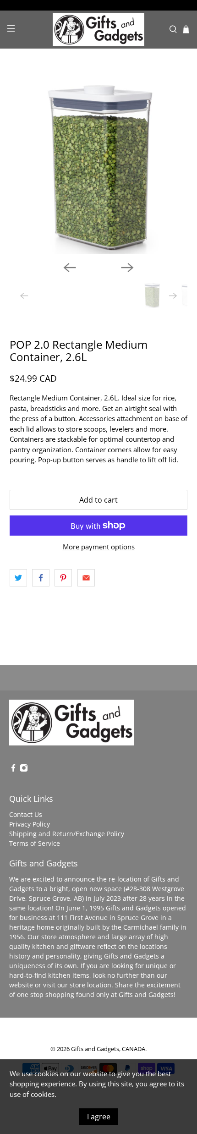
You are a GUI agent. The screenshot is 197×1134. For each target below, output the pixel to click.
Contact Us (25, 814)
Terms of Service (34, 843)
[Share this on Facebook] (40, 577)
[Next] (127, 267)
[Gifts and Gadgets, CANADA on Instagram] (24, 769)
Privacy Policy (29, 824)
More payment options (99, 546)
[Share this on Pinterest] (63, 577)
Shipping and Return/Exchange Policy (66, 833)
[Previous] (70, 267)
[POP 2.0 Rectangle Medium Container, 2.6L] (99, 165)
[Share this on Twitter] (18, 577)
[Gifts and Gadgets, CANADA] (98, 29)
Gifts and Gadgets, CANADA (108, 1049)
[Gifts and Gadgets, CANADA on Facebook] (13, 769)
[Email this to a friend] (86, 577)
